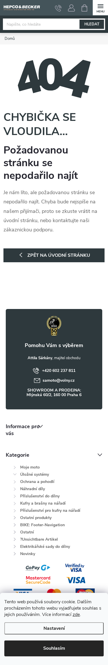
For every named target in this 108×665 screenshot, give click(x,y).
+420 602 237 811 (58, 370)
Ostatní (27, 532)
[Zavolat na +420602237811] (58, 8)
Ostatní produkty (36, 517)
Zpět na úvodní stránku (58, 255)
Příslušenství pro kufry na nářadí (50, 510)
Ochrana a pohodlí (37, 481)
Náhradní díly (32, 489)
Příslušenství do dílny (40, 496)
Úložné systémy (34, 474)
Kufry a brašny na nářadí (43, 503)
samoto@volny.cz (59, 380)
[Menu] (100, 7)
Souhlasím (54, 648)
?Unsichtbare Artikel (39, 539)
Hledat (91, 24)
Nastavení (54, 628)
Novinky (27, 554)
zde (76, 614)
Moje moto (30, 467)
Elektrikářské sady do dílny (45, 546)
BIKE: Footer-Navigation (42, 525)
